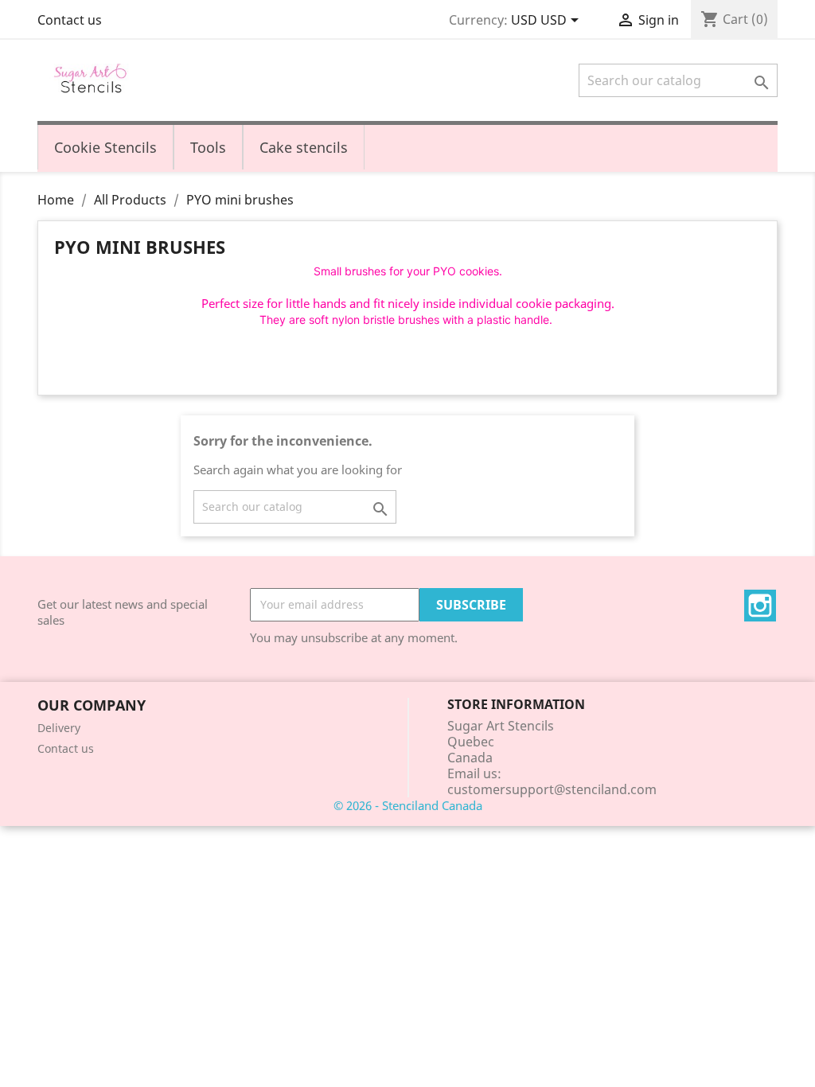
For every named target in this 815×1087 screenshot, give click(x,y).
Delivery (58, 727)
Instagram (760, 605)
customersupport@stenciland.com (552, 789)
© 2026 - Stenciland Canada (407, 805)
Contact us (69, 20)
